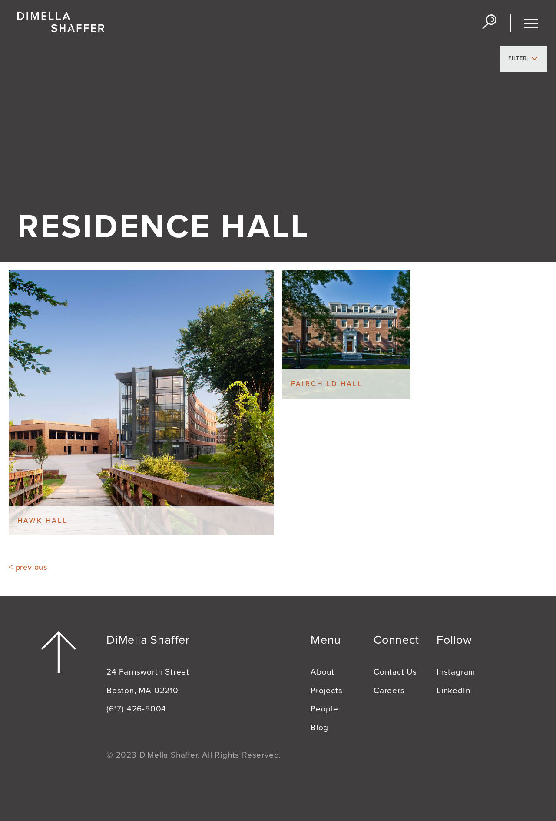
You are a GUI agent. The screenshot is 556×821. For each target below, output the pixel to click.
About (322, 672)
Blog (319, 727)
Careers (389, 690)
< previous (28, 567)
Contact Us (395, 672)
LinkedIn (453, 690)
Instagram (456, 672)
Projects (326, 690)
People (324, 709)
